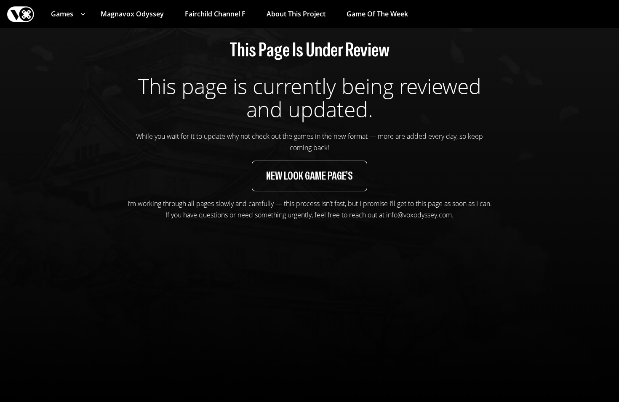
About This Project (296, 14)
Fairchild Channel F (215, 14)
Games (62, 14)
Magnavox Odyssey (132, 14)
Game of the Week (377, 14)
